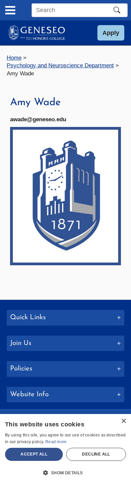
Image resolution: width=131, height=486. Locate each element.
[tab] (65, 318)
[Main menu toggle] (10, 10)
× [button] (123, 421)
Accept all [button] (33, 454)
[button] (110, 33)
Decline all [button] (96, 454)
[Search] (117, 10)
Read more (56, 441)
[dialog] (65, 450)
